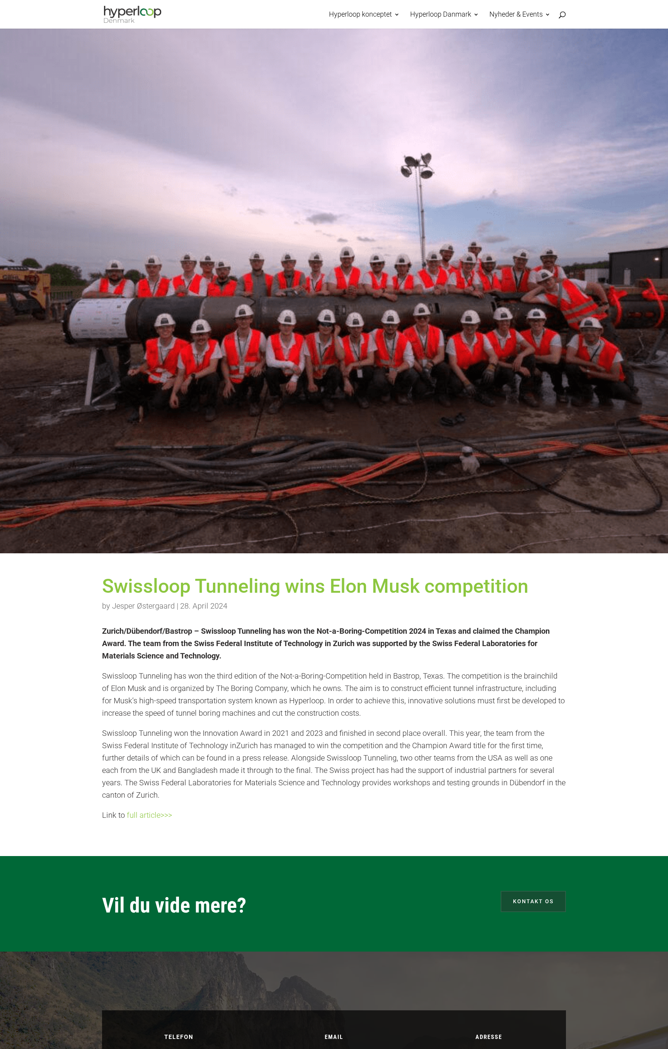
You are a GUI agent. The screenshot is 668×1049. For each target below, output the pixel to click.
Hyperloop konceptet (360, 15)
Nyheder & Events (516, 15)
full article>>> (149, 815)
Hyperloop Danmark (440, 15)
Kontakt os (533, 901)
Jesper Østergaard (143, 606)
